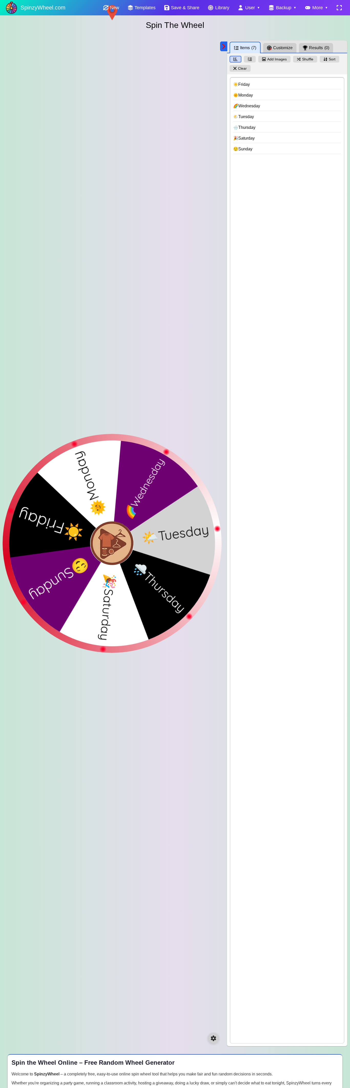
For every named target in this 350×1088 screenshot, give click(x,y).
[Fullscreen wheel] (339, 8)
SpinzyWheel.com (42, 7)
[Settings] (213, 1038)
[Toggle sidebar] (223, 46)
